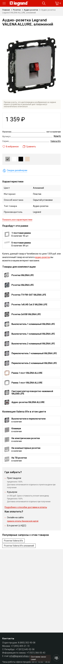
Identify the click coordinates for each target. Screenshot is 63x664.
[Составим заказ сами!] (56, 658)
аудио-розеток (42, 257)
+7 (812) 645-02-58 (25, 649)
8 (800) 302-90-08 (26, 642)
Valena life (55, 141)
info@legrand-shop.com (21, 656)
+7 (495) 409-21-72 (20, 646)
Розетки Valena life (13, 540)
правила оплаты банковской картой (22, 521)
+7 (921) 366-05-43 (36, 652)
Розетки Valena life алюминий (19, 545)
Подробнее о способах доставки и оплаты (26, 507)
